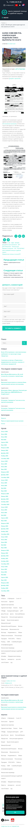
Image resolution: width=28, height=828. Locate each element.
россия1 (18, 659)
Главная (3, 23)
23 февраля (10, 598)
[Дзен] (19, 5)
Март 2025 (4, 469)
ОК (15, 812)
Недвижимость (12, 632)
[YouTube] (16, 5)
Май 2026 (3, 439)
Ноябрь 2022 (4, 531)
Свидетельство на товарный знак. (10, 826)
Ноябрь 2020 (4, 588)
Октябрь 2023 (5, 501)
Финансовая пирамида (7, 648)
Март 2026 (4, 445)
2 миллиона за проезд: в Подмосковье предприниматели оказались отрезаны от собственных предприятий (12, 362)
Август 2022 (4, 536)
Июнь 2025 (4, 466)
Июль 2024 (4, 482)
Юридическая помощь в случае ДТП (11, 254)
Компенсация (15, 246)
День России (4, 614)
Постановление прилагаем (9, 123)
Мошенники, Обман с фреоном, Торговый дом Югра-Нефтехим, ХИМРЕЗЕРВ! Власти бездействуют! (14, 392)
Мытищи (3, 632)
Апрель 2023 (4, 518)
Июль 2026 (4, 434)
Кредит (3, 620)
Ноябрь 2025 (4, 455)
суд (11, 662)
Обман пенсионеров (7, 635)
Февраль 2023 (5, 523)
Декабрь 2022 (5, 528)
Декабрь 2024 (5, 474)
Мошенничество (14, 629)
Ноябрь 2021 (4, 558)
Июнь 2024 (4, 485)
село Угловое (5, 662)
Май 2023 (3, 515)
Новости (3, 418)
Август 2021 (4, 566)
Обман (20, 632)
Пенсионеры (18, 635)
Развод (3, 641)
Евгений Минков (20, 614)
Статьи (3, 423)
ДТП (19, 244)
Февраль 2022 (5, 550)
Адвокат (11, 601)
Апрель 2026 (4, 442)
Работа (19, 638)
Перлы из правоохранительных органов (12, 421)
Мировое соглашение (7, 248)
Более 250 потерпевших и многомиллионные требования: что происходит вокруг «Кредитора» (13, 354)
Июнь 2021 (4, 572)
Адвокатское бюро (6, 607)
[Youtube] (12, 820)
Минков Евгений (6, 623)
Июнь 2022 (4, 542)
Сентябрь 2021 (5, 564)
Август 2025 (4, 461)
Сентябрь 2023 (5, 504)
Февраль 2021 (5, 582)
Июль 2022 (4, 539)
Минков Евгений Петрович (8, 626)
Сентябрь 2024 (5, 477)
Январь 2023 (4, 526)
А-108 (8, 242)
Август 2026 (4, 431)
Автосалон (4, 601)
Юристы (3, 659)
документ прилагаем (14, 78)
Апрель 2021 (4, 577)
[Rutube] (23, 5)
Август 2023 (4, 507)
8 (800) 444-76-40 (10, 681)
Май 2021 (3, 574)
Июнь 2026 (4, 437)
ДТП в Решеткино (6, 246)
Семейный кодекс (17, 641)
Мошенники (4, 629)
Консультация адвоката (16, 617)
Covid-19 (18, 598)
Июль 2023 (4, 509)
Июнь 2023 (4, 512)
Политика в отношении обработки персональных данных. (14, 808)
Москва (20, 626)
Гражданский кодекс (13, 611)
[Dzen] (5, 820)
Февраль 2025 (5, 472)
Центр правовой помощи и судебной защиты (11, 251)
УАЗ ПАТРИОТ (20, 248)
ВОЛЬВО (17, 242)
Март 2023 (4, 520)
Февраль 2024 (5, 493)
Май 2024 (3, 488)
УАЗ (15, 248)
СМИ (8, 641)
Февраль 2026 (5, 447)
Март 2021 (4, 580)
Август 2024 (4, 480)
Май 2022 (3, 545)
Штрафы (3, 656)
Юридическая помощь (14, 656)
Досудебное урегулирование (9, 244)
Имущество (4, 617)
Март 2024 (4, 491)
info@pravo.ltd (8, 683)
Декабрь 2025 (5, 453)
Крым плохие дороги (13, 620)
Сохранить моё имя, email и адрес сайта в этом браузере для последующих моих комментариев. (13, 321)
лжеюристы (11, 659)
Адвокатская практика (7, 604)
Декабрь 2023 (5, 499)
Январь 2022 (4, 553)
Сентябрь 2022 (5, 534)
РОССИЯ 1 (11, 638)
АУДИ (12, 242)
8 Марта (3, 598)
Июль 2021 (4, 569)
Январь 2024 (4, 496)
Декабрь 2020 (5, 585)
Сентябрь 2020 (5, 590)
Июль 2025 (4, 464)
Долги (12, 614)
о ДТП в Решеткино (20, 69)
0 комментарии (11, 43)
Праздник (4, 638)
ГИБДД (3, 611)
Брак (20, 607)
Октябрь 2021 (5, 561)
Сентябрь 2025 (5, 458)
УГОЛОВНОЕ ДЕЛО (7, 644)
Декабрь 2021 (5, 555)
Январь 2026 (4, 450)
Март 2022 (4, 547)
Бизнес (15, 607)
